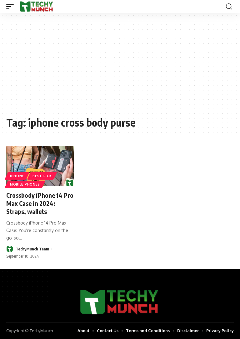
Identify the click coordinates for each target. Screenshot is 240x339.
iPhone (17, 176)
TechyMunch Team (32, 248)
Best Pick (42, 176)
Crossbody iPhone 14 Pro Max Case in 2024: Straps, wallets (39, 203)
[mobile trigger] (11, 6)
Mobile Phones (25, 184)
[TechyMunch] (37, 6)
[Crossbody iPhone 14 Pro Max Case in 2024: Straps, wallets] (40, 166)
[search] (229, 6)
